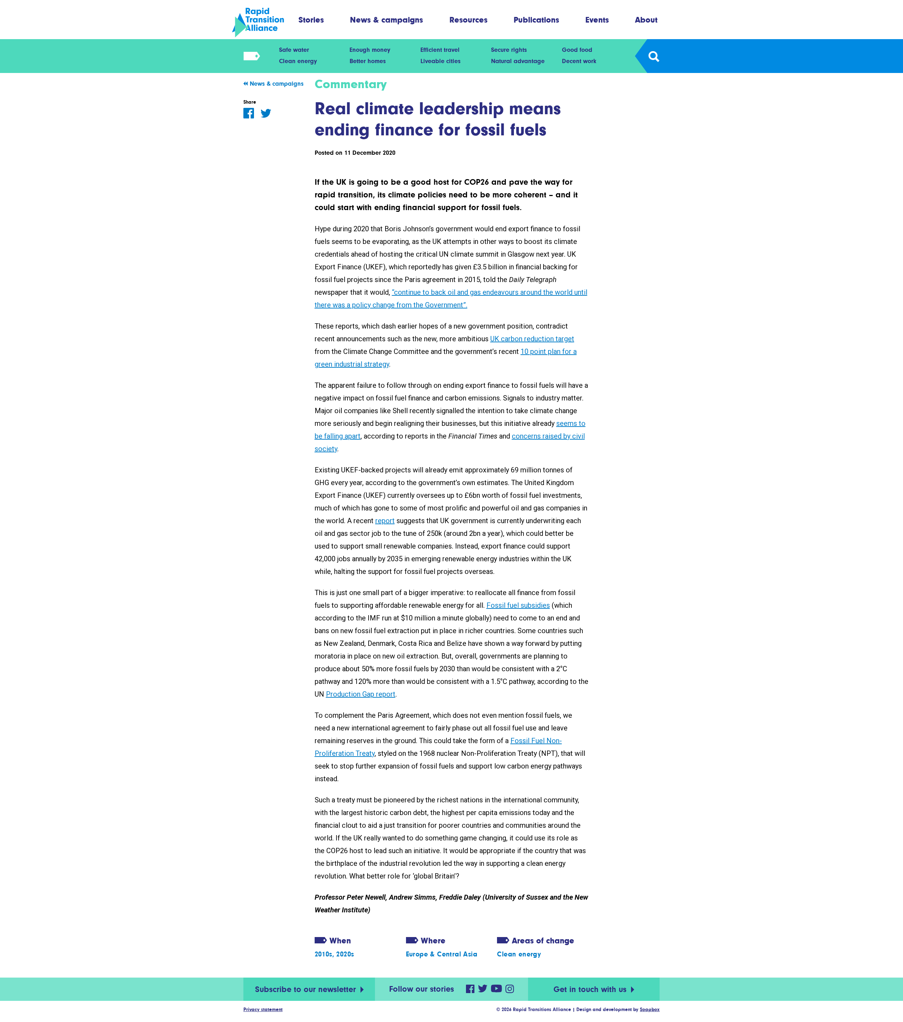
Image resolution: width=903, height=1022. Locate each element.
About (646, 19)
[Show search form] (653, 56)
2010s (323, 954)
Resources (468, 19)
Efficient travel (440, 49)
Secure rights (509, 49)
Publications (536, 19)
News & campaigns (386, 19)
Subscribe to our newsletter (306, 989)
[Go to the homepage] (264, 22)
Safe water (294, 49)
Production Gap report (360, 694)
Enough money (370, 49)
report (385, 520)
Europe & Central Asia (441, 954)
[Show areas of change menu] (249, 56)
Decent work (579, 61)
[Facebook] (248, 113)
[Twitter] (266, 113)
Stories (311, 19)
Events (597, 19)
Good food (577, 49)
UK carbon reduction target (532, 339)
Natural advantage (518, 61)
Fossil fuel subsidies (518, 605)
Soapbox (650, 1009)
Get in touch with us (591, 989)
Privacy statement (263, 1009)
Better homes (368, 61)
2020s (345, 954)
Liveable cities (440, 61)
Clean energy (298, 61)
